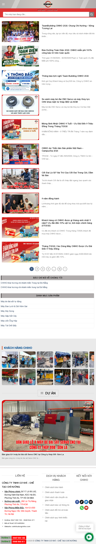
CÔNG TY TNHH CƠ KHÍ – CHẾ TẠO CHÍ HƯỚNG (56, 541)
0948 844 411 (19, 541)
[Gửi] (91, 14)
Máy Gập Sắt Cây (9, 316)
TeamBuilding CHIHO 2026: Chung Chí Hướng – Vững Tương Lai (68, 27)
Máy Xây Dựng (7, 311)
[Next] (91, 426)
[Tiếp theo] (65, 269)
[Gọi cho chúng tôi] (82, 508)
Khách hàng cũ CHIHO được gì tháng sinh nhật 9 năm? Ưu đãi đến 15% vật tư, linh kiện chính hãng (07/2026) (67, 223)
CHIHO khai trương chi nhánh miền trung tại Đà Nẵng (24, 287)
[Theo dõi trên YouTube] (86, 508)
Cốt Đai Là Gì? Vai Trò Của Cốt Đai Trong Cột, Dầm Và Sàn (67, 174)
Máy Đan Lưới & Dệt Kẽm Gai (14, 306)
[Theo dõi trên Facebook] (77, 502)
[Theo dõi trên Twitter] (86, 502)
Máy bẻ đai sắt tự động (11, 301)
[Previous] (5, 426)
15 (59, 269)
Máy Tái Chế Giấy (8, 325)
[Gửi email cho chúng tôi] (91, 502)
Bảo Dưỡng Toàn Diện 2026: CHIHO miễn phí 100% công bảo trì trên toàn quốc (67, 51)
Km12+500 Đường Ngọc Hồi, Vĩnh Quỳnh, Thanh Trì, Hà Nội (20, 511)
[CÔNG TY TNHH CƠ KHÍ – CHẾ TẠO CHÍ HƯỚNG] (48, 4)
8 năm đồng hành (50, 198)
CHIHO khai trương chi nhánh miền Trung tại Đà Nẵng (24, 283)
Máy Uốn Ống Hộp (9, 321)
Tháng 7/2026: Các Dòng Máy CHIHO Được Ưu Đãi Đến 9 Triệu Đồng (67, 247)
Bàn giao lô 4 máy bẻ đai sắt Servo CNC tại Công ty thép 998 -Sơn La (33, 454)
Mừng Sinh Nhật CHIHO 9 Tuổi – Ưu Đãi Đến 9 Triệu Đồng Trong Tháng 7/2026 (67, 125)
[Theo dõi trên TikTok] (82, 502)
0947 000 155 (19, 538)
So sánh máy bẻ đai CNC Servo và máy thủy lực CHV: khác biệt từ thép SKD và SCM (66, 100)
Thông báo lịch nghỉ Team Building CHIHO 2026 (65, 76)
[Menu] (3, 4)
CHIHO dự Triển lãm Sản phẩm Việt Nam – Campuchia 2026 (62, 149)
